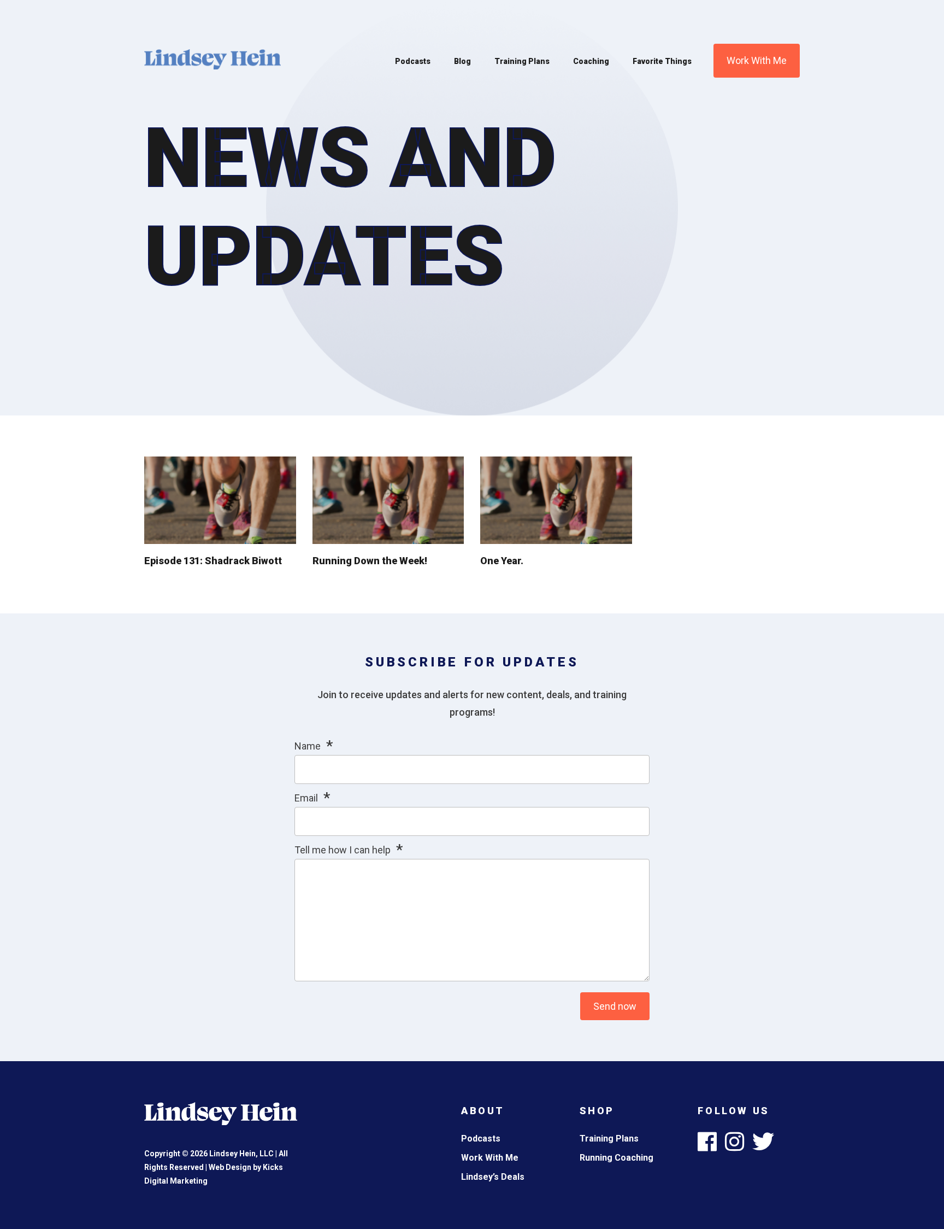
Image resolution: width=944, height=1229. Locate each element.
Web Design (230, 1167)
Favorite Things (662, 61)
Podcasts (412, 61)
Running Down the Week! (369, 560)
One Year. (501, 560)
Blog (462, 61)
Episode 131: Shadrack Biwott (213, 560)
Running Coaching (616, 1157)
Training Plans (522, 61)
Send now (614, 1006)
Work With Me (757, 60)
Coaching (591, 61)
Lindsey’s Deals (492, 1177)
